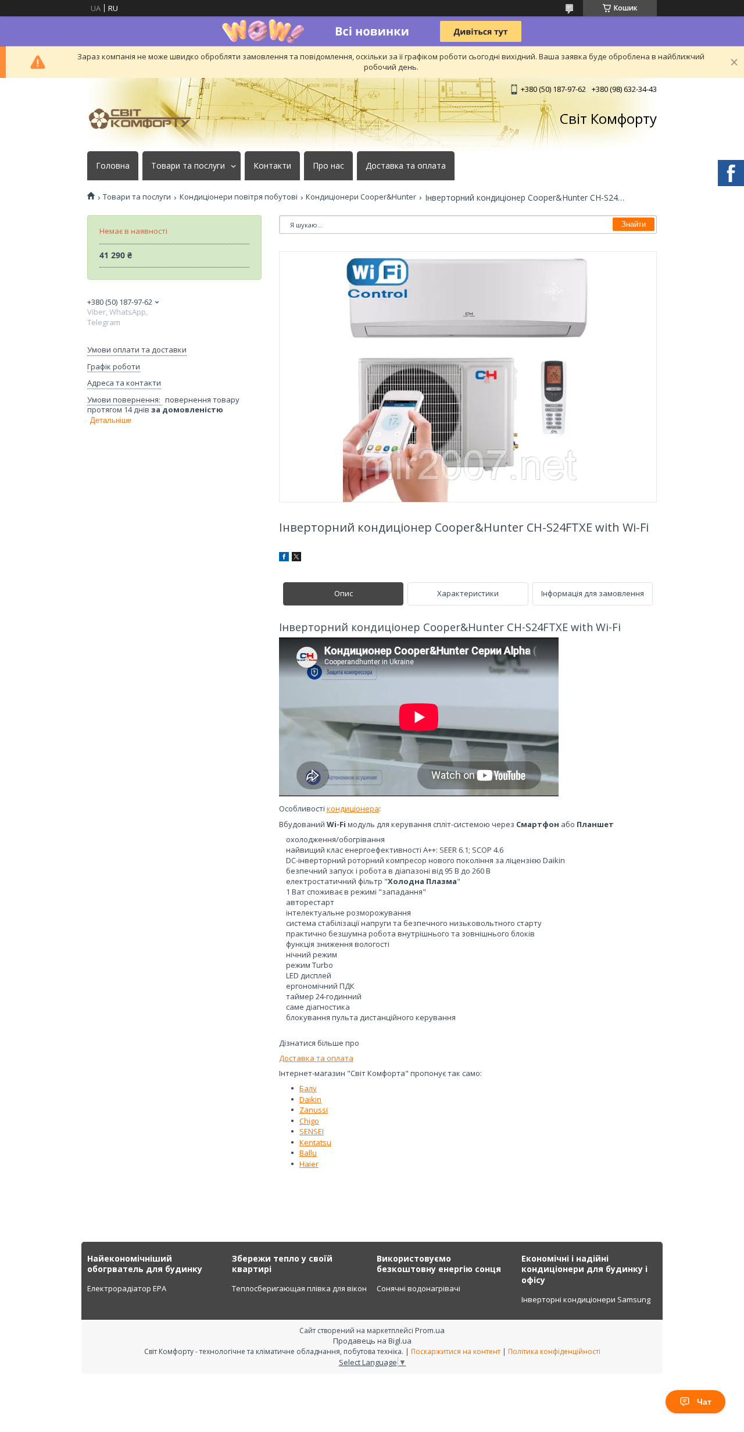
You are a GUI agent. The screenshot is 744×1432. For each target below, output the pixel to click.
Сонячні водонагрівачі (418, 1288)
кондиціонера (353, 808)
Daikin (310, 1099)
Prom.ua (430, 1330)
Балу (308, 1088)
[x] (296, 558)
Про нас (328, 166)
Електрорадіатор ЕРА (126, 1288)
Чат (704, 1401)
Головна (113, 166)
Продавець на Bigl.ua (372, 1340)
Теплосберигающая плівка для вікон (299, 1288)
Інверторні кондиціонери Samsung (585, 1299)
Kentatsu (315, 1142)
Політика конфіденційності (554, 1351)
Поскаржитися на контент (455, 1351)
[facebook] (284, 558)
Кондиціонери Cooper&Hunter (361, 197)
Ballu (308, 1153)
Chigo (309, 1121)
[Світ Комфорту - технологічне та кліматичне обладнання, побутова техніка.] (145, 118)
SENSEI (311, 1131)
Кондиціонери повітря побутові (239, 197)
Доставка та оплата (406, 166)
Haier (309, 1164)
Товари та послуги (188, 166)
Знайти (633, 224)
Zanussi (313, 1110)
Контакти (272, 166)
